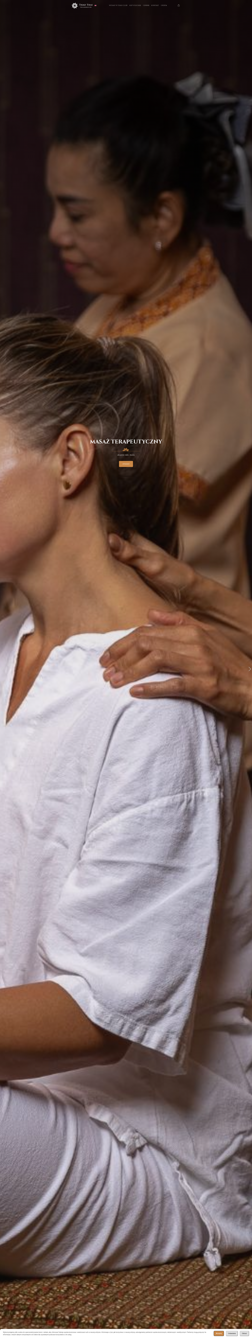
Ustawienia (232, 1333)
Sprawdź (126, 464)
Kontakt (155, 5)
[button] (249, 669)
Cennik (146, 5)
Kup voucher (135, 5)
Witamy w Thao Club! (118, 5)
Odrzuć (244, 1333)
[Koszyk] (179, 5)
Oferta (164, 5)
